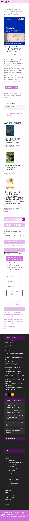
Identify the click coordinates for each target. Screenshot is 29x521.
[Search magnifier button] (23, 219)
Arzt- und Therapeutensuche (12, 495)
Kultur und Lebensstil (9, 326)
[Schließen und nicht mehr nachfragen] (27, 515)
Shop (6, 492)
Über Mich (8, 456)
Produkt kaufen (11, 87)
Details (7, 56)
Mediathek (8, 490)
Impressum (8, 504)
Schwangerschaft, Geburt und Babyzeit (14, 317)
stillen (8, 97)
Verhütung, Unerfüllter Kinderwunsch (13, 314)
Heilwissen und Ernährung (11, 324)
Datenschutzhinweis (14, 304)
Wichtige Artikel (11, 460)
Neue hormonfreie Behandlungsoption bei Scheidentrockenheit (11, 363)
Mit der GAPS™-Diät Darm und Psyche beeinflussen (14, 417)
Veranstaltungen (9, 497)
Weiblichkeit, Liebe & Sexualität (12, 312)
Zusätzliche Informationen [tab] (12, 109)
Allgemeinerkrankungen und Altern (13, 321)
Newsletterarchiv (14, 302)
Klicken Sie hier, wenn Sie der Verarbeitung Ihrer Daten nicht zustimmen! (14, 516)
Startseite (7, 454)
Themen (7, 458)
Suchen (20, 253)
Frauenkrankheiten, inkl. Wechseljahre (14, 319)
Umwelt (6, 328)
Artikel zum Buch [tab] (10, 103)
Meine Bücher (8, 488)
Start (5, 9)
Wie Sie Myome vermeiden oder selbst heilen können (15, 423)
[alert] (14, 443)
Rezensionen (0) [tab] (10, 106)
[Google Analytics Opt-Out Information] (2, 515)
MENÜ (6, 2)
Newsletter (8, 499)
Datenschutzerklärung (12, 514)
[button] (22, 19)
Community (8, 501)
